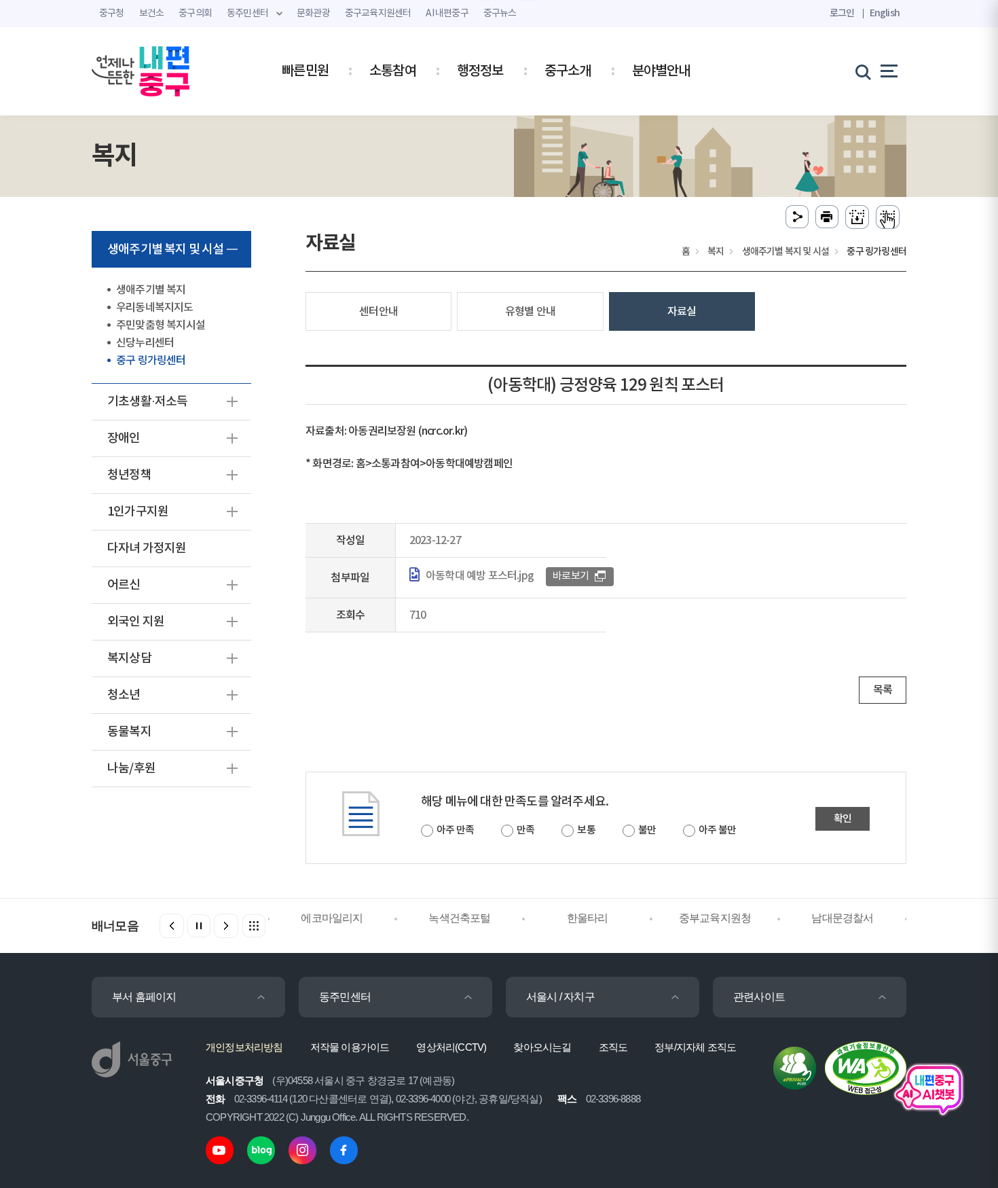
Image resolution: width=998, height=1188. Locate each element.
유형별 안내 (530, 312)
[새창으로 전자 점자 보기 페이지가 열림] (888, 217)
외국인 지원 (135, 622)
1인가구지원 (137, 512)
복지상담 (129, 658)
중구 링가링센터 (151, 361)
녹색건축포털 (459, 918)
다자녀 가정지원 (147, 548)
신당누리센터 (145, 343)
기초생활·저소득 (147, 402)
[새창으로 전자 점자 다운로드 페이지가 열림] (857, 217)
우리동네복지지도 (154, 308)
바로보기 (571, 576)
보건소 (151, 13)
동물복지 (129, 732)
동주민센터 (345, 997)
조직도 (613, 1047)
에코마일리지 (332, 918)
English (885, 13)
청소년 (124, 695)
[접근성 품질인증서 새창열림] (865, 1067)
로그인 (842, 13)
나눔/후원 (131, 768)
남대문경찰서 (842, 918)
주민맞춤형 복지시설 (160, 325)
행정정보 (480, 71)
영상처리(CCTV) (451, 1047)
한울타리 (587, 918)
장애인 (124, 438)
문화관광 (313, 13)
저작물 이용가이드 (350, 1047)
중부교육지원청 (715, 918)
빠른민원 (305, 71)
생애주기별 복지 (151, 290)
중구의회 (195, 13)
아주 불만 (717, 830)
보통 (586, 830)
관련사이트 (759, 997)
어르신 (124, 585)
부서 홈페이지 (144, 997)
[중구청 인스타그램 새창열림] (302, 1149)
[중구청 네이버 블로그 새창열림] (261, 1149)
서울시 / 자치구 (560, 997)
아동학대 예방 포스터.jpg (480, 576)
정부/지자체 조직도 (695, 1047)
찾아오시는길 (542, 1047)
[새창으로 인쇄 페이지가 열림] (826, 217)
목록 (882, 690)
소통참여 (392, 71)
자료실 (682, 312)
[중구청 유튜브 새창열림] (220, 1149)
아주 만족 (455, 830)
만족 (525, 830)
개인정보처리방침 (244, 1047)
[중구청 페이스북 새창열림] (344, 1149)
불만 (647, 830)
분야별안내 (661, 71)
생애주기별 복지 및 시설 (165, 249)
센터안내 (378, 312)
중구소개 (567, 71)
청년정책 (129, 475)
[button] (226, 926)
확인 (842, 819)
